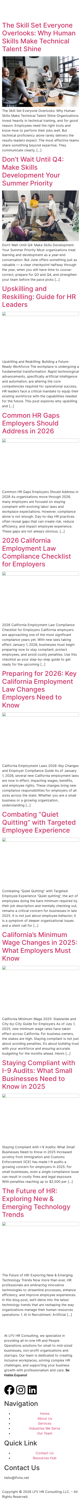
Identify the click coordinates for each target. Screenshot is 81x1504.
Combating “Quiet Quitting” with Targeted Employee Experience (39, 822)
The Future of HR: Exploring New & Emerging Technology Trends (36, 1203)
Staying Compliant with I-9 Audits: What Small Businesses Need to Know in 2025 (38, 1074)
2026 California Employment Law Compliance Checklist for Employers (36, 552)
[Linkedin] (32, 1390)
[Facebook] (9, 1390)
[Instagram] (21, 1390)
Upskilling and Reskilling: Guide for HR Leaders (39, 296)
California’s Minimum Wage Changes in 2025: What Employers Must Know (39, 946)
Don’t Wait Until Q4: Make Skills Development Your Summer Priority (33, 171)
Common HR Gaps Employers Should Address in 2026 (31, 423)
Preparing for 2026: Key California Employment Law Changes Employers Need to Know (39, 689)
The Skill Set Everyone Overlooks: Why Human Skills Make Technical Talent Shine (39, 37)
